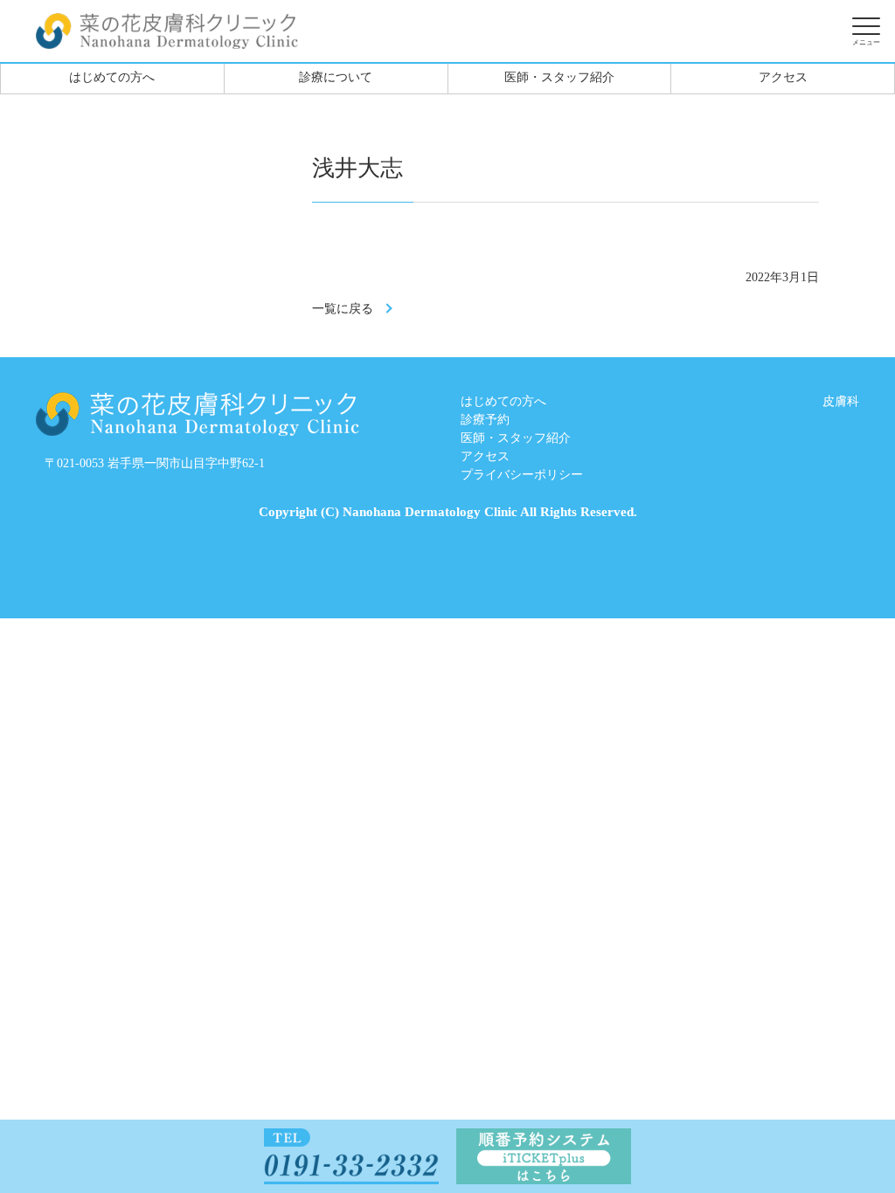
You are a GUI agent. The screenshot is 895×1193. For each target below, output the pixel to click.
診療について (335, 77)
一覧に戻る (342, 308)
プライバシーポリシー (522, 474)
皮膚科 (840, 401)
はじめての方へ (112, 77)
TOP (816, 1134)
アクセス (783, 77)
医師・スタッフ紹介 (559, 77)
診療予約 (485, 419)
